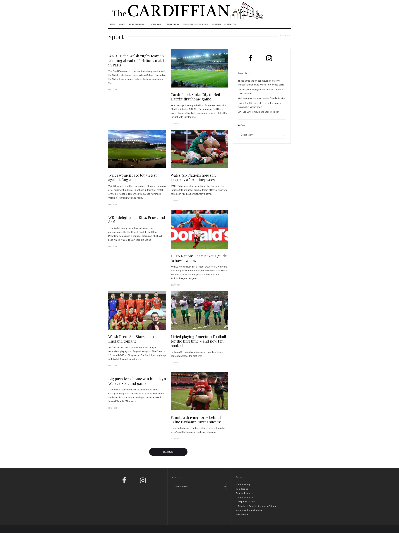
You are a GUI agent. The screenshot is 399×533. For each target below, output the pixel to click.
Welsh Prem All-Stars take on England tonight (133, 338)
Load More (168, 452)
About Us (216, 24)
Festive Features (244, 493)
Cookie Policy (243, 484)
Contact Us (230, 24)
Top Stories (242, 489)
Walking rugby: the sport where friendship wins (261, 98)
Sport (122, 24)
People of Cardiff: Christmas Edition (257, 506)
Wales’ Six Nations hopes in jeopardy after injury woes (193, 177)
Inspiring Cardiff (246, 502)
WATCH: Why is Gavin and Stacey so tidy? (259, 111)
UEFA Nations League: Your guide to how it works (199, 258)
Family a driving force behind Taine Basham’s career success (196, 419)
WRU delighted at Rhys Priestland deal (136, 219)
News (112, 24)
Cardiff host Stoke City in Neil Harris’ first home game (195, 96)
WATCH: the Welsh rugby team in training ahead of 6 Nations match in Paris (136, 60)
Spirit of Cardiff (246, 497)
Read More (112, 89)
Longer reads (172, 24)
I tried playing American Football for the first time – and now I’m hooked (198, 341)
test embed (242, 515)
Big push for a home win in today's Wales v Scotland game (137, 381)
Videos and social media (195, 24)
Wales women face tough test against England (132, 177)
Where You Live (136, 24)
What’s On (156, 24)
